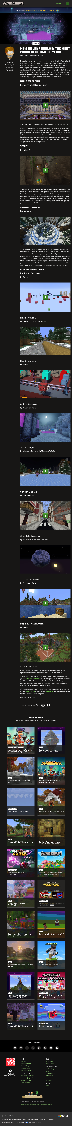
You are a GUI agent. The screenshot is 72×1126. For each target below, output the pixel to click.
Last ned (48, 1078)
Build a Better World (26, 1080)
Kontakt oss (49, 1080)
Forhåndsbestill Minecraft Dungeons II (40, 10)
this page (49, 691)
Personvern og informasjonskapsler (11, 1119)
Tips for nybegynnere (51, 1069)
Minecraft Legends (25, 1068)
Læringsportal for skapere (27, 1076)
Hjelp (47, 1071)
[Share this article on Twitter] (37, 705)
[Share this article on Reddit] (43, 705)
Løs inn (48, 1088)
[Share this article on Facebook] (48, 705)
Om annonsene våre (7, 1122)
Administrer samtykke (46, 1105)
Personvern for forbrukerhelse (30, 1119)
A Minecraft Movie (25, 1082)
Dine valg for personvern (35, 1122)
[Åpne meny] (67, 4)
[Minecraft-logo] (13, 4)
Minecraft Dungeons (26, 1066)
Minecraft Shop (50, 1063)
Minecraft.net (30, 691)
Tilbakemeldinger (50, 1073)
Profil (47, 1085)
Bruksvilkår (43, 1119)
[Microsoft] (63, 1116)
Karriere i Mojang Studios (27, 1078)
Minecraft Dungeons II (26, 1063)
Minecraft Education (26, 1070)
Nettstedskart (49, 1076)
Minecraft (23, 1061)
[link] (15, 1048)
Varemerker (51, 1119)
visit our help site (33, 679)
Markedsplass (49, 1061)
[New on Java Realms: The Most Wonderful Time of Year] (45, 105)
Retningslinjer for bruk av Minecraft (30, 1105)
